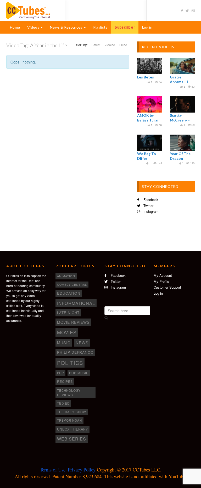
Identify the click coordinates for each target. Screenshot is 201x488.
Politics (70, 363)
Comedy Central (72, 285)
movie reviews (73, 322)
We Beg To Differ (146, 156)
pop (60, 373)
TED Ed (63, 403)
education (68, 293)
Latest (96, 45)
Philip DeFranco (75, 352)
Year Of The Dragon (180, 156)
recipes (65, 381)
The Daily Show (71, 412)
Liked (123, 45)
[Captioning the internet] (31, 10)
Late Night (68, 312)
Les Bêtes (145, 77)
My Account (163, 275)
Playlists (100, 27)
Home (15, 27)
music (63, 342)
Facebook (150, 199)
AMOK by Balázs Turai (147, 117)
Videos (33, 27)
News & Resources (66, 27)
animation (66, 276)
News (82, 342)
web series (71, 439)
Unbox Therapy (72, 429)
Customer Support (167, 287)
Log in (147, 27)
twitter (147, 205)
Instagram (150, 211)
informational (76, 303)
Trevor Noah (69, 420)
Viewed (109, 45)
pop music (78, 373)
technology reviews (69, 392)
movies (67, 332)
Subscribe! (125, 27)
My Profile (161, 281)
